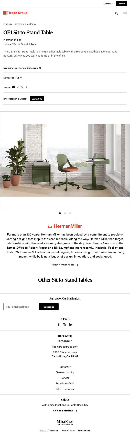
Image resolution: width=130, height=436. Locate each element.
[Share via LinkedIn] (27, 87)
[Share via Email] (13, 87)
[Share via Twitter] (22, 87)
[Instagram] (64, 324)
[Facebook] (58, 324)
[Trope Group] (15, 13)
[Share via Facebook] (17, 87)
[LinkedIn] (70, 324)
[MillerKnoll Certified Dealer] (65, 422)
